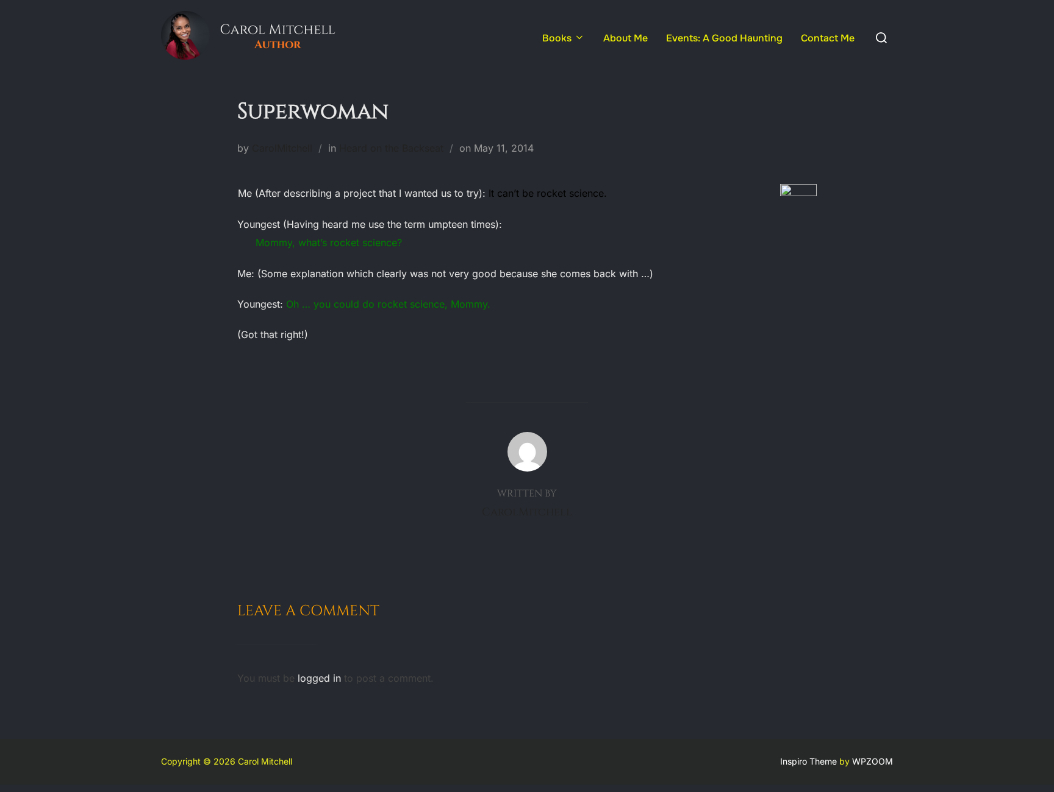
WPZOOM (872, 761)
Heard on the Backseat (391, 148)
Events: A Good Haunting (724, 38)
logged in (319, 678)
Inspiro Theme (808, 761)
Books (557, 38)
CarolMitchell (282, 148)
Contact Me (828, 38)
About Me (625, 38)
